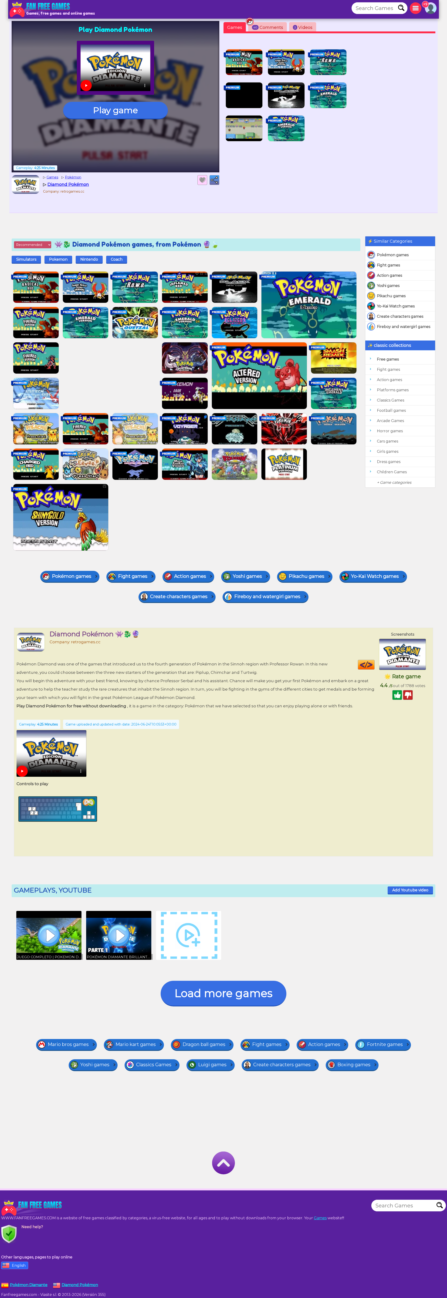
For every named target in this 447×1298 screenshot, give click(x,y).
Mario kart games (135, 1044)
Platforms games (393, 390)
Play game (115, 110)
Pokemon (58, 259)
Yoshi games (388, 285)
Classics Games (390, 400)
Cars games (387, 441)
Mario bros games (68, 1044)
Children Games (392, 472)
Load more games (223, 993)
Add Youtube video (410, 890)
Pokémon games (393, 255)
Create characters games (400, 316)
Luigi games (212, 1064)
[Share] (214, 180)
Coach (116, 259)
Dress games (388, 462)
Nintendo (89, 259)
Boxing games (353, 1064)
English (19, 1265)
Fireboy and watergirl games (403, 326)
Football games (391, 410)
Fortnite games (385, 1044)
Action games (389, 275)
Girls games (387, 451)
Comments (268, 27)
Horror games (390, 431)
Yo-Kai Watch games (396, 306)
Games (234, 27)
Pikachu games (391, 296)
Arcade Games (390, 421)
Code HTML (374, 664)
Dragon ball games (204, 1044)
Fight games (388, 265)
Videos (303, 27)
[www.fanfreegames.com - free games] (32, 1208)
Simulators (26, 259)
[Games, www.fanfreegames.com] (40, 9)
